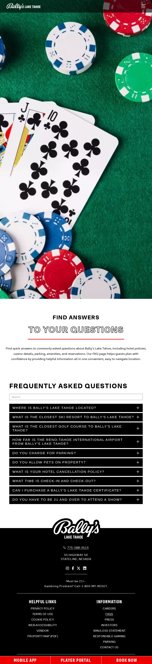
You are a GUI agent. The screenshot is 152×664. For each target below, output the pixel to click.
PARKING (109, 642)
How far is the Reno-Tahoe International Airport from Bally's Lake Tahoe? (67, 441)
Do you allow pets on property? (49, 462)
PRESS (109, 620)
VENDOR (43, 631)
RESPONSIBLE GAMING (109, 636)
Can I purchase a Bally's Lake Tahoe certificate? (66, 490)
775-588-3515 (78, 547)
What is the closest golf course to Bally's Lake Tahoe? (67, 428)
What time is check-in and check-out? (54, 481)
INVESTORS (109, 625)
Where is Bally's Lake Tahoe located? (54, 408)
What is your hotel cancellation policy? (58, 472)
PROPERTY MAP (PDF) (42, 636)
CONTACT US (109, 647)
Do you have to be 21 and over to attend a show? (67, 499)
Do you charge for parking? (44, 453)
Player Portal (76, 660)
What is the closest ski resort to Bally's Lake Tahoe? (73, 417)
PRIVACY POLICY (42, 608)
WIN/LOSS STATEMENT (109, 631)
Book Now (126, 660)
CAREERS (109, 608)
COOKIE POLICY (42, 620)
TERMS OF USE (42, 614)
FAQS (109, 614)
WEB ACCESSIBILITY (42, 625)
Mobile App (25, 660)
